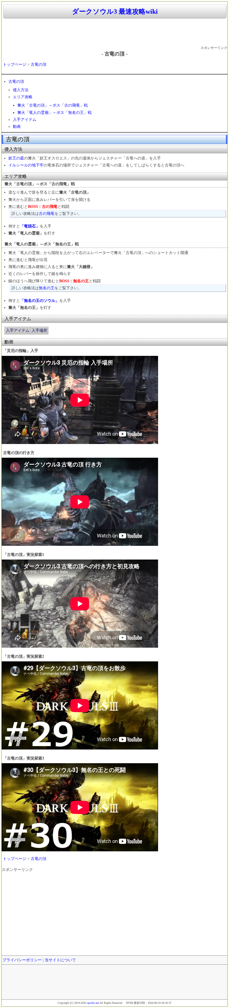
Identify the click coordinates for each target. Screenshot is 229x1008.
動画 (17, 126)
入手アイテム (24, 120)
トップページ (14, 64)
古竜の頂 (38, 64)
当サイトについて (60, 960)
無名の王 (46, 288)
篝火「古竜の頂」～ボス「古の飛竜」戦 (52, 105)
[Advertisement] (114, 32)
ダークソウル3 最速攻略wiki (115, 11)
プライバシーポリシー (22, 960)
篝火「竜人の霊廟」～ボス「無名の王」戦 (54, 113)
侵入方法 (20, 90)
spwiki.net (93, 1002)
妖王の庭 (16, 158)
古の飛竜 (46, 214)
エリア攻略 (22, 97)
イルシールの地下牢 (26, 165)
